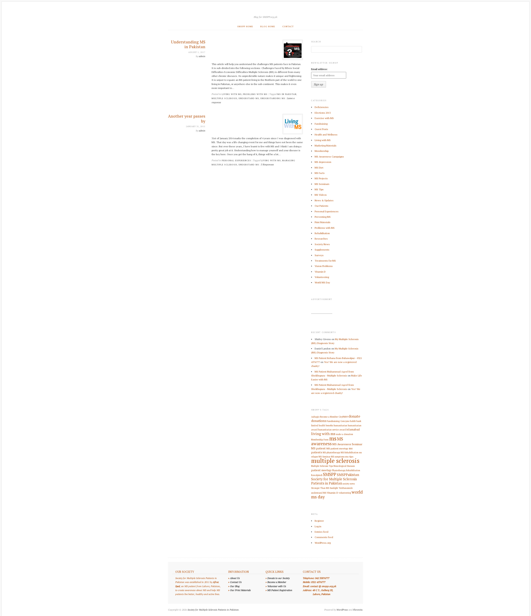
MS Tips (319, 189)
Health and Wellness (326, 134)
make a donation (344, 434)
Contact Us (236, 582)
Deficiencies (322, 107)
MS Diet (319, 167)
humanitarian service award (332, 429)
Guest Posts (321, 129)
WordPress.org (323, 542)
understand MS (249, 98)
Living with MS (232, 94)
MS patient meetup (337, 448)
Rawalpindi (316, 475)
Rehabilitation (322, 233)
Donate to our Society (278, 578)
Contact (288, 26)
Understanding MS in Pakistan (188, 44)
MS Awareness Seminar (347, 444)
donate (354, 416)
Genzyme (345, 421)
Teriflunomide (346, 488)
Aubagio (315, 416)
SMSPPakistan (348, 474)
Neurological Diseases (344, 466)
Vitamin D (320, 271)
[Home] (265, 11)
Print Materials (322, 222)
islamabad (353, 429)
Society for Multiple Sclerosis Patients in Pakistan (334, 481)
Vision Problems (324, 266)
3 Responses (267, 164)
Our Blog (235, 586)
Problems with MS (255, 94)
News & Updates (324, 200)
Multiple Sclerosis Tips (322, 466)
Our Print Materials (240, 590)
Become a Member (329, 416)
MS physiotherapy (331, 452)
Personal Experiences (236, 160)
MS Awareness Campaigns (329, 156)
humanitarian (340, 425)
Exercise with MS (324, 118)
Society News (322, 244)
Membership (322, 150)
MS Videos (321, 194)
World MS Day (322, 282)
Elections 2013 (323, 112)
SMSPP (329, 474)
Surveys (319, 255)
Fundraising (321, 123)
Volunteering (322, 277)
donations (318, 420)
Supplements (322, 249)
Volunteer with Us (276, 586)
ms (332, 438)
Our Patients (321, 205)
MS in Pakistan (286, 94)
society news (349, 483)
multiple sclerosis (224, 98)
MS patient (318, 448)
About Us (235, 578)
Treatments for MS (325, 260)
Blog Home (267, 26)
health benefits (326, 425)
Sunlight (334, 488)
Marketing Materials (325, 145)
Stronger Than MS (320, 488)
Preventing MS (323, 216)
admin (202, 56)
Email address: (319, 69)
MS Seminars (322, 184)
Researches (321, 238)
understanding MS (272, 98)
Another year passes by (186, 118)
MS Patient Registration (279, 590)
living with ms (271, 160)
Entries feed (321, 531)
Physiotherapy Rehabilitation (346, 470)
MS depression (323, 162)
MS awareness (327, 441)
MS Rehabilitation (349, 452)
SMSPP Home (245, 26)
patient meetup (321, 470)
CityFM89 (343, 416)
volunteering (345, 492)
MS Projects (321, 178)
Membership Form (320, 439)
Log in (318, 526)
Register (319, 520)
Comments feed (324, 537)
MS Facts (320, 173)
